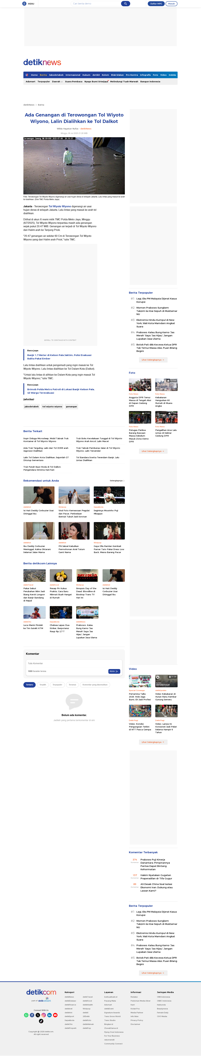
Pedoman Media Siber (140, 1001)
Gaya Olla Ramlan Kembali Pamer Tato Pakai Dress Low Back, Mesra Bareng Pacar (109, 549)
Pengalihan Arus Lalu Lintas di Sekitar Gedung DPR (166, 433)
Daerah (56, 81)
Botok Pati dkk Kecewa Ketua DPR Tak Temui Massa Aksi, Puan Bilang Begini (156, 348)
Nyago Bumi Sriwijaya (96, 81)
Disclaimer (135, 1024)
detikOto (69, 1024)
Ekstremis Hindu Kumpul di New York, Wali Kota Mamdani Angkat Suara (155, 323)
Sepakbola (69, 1020)
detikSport (69, 1016)
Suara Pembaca (73, 81)
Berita (43, 75)
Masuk (171, 3)
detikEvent (109, 1009)
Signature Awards (112, 1012)
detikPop (87, 1028)
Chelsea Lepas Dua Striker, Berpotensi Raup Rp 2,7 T (59, 628)
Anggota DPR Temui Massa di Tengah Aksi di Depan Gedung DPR (140, 401)
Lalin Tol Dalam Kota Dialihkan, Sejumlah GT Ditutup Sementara (46, 458)
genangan (71, 406)
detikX (96, 75)
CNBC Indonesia (164, 1001)
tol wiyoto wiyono (52, 406)
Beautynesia (162, 1009)
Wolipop (86, 1009)
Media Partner (137, 1012)
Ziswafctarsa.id (111, 1028)
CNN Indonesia (163, 997)
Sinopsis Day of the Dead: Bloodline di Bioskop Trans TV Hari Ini (86, 593)
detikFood (87, 1001)
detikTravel (88, 997)
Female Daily (162, 1012)
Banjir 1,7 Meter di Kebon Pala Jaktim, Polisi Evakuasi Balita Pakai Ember (59, 357)
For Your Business (112, 1036)
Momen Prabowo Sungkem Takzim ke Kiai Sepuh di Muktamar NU (156, 311)
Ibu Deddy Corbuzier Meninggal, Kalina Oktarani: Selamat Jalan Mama (37, 549)
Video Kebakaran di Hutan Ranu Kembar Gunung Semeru (166, 697)
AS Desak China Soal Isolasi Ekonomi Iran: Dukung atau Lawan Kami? (157, 887)
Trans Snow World (112, 1016)
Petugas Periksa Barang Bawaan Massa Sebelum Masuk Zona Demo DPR (139, 436)
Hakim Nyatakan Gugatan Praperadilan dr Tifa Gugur (156, 877)
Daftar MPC (156, 3)
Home (34, 75)
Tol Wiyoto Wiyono (60, 206)
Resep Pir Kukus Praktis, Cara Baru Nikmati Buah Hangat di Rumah (61, 593)
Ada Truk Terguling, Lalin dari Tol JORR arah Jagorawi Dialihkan (45, 449)
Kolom (105, 75)
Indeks (172, 75)
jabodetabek (32, 406)
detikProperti (70, 1028)
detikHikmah (88, 1024)
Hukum (86, 75)
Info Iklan (135, 1016)
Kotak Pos (135, 1009)
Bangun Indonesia (150, 81)
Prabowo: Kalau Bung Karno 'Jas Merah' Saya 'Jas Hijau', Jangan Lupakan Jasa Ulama (86, 631)
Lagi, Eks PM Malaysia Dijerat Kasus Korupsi (156, 300)
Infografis (145, 75)
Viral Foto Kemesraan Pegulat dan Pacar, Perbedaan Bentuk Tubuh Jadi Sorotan (74, 513)
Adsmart (30, 81)
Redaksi (134, 997)
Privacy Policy (137, 1020)
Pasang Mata (110, 1001)
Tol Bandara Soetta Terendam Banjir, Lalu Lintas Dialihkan (97, 458)
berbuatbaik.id (110, 997)
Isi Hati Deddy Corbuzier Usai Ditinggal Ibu (38, 512)
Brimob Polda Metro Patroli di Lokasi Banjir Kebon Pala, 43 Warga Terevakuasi (61, 391)
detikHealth (88, 1005)
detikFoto (87, 1020)
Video (163, 75)
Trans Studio (110, 1020)
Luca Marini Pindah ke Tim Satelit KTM (33, 626)
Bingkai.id (108, 1024)
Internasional (73, 75)
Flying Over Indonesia (113, 1032)
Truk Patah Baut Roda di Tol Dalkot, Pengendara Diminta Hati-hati (42, 468)
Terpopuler (44, 81)
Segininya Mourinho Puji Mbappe (106, 512)
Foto (155, 75)
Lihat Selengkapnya (151, 359)
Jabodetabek (56, 75)
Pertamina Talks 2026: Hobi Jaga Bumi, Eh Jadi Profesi (140, 697)
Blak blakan (117, 75)
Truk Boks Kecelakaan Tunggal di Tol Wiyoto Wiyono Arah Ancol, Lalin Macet (99, 439)
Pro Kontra (132, 75)
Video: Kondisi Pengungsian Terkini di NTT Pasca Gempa (140, 727)
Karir (133, 1005)
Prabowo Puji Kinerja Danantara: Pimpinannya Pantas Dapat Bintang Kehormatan (155, 864)
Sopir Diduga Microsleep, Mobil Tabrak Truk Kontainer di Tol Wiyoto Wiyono (45, 439)
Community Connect (113, 1044)
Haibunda (161, 1005)
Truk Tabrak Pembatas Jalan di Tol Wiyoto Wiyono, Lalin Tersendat (98, 449)
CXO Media (162, 1016)
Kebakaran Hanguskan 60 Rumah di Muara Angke (163, 401)
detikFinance (70, 1005)
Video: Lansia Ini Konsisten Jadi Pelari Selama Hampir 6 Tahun (166, 728)
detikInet (68, 1009)
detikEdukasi (70, 1001)
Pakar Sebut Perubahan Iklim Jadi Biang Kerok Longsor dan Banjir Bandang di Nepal (34, 594)
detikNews (28, 104)
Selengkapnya (116, 481)
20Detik (86, 1016)
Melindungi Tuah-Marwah (124, 81)
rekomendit (109, 1040)
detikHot (68, 1012)
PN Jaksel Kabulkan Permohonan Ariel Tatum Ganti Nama (72, 549)
